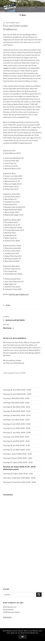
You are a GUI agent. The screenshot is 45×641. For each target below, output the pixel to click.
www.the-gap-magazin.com (19, 294)
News (8, 305)
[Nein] (42, 635)
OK (22, 637)
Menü (24, 15)
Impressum (7, 617)
